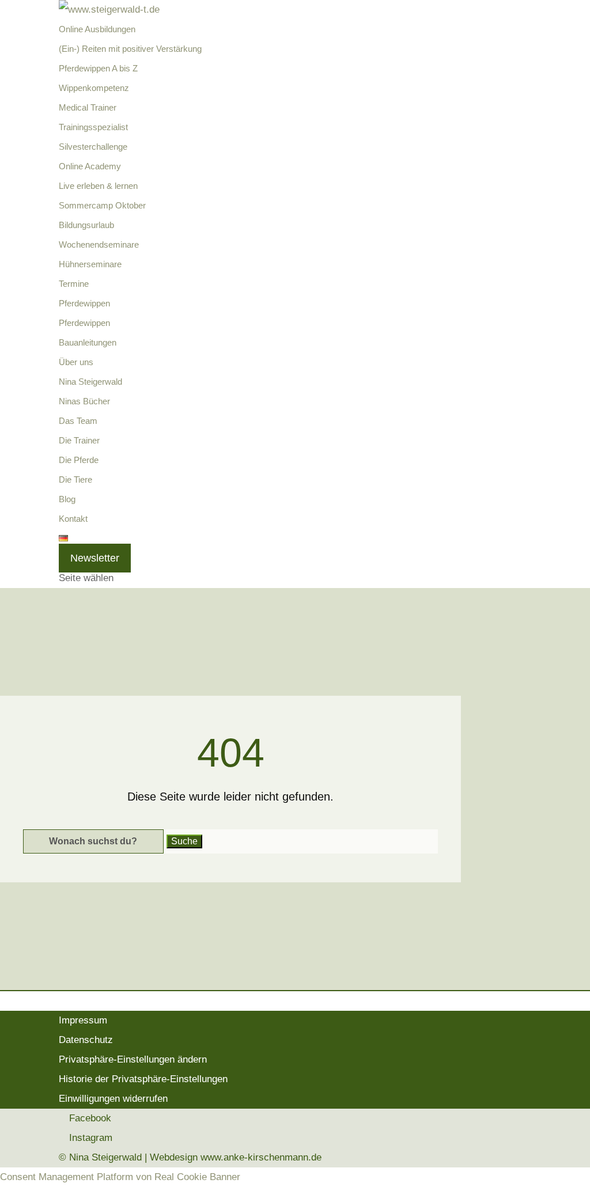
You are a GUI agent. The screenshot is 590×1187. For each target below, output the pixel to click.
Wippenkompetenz (94, 88)
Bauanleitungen (87, 342)
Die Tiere (75, 479)
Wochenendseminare (99, 244)
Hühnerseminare (90, 264)
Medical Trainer (87, 107)
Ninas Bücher (84, 401)
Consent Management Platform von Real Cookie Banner (120, 1176)
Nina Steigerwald (90, 381)
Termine (74, 284)
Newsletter (94, 558)
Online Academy (90, 166)
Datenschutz (86, 1039)
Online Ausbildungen (97, 29)
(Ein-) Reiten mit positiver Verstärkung (130, 49)
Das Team (78, 421)
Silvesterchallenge (93, 146)
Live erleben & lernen (98, 186)
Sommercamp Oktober (102, 205)
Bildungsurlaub (86, 225)
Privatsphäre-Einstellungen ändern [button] (133, 1059)
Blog (67, 499)
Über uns (76, 362)
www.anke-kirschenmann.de (261, 1157)
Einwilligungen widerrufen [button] (113, 1098)
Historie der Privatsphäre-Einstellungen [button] (143, 1079)
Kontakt (73, 519)
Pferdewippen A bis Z (98, 68)
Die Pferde (79, 460)
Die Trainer (79, 440)
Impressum (83, 1020)
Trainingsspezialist (93, 127)
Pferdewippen (84, 303)
